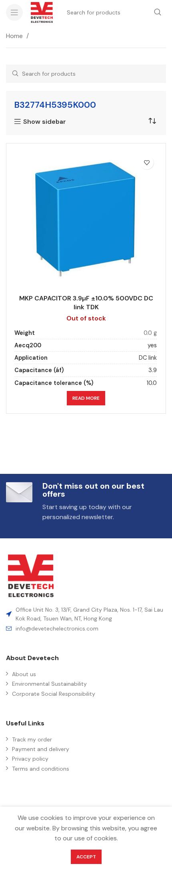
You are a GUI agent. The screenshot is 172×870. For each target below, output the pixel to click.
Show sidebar (44, 121)
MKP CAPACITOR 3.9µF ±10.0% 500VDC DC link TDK (86, 302)
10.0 (152, 383)
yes (152, 345)
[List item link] (86, 628)
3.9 (152, 370)
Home (15, 36)
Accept (86, 857)
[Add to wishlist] (147, 162)
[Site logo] (42, 12)
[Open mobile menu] (14, 12)
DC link (148, 357)
